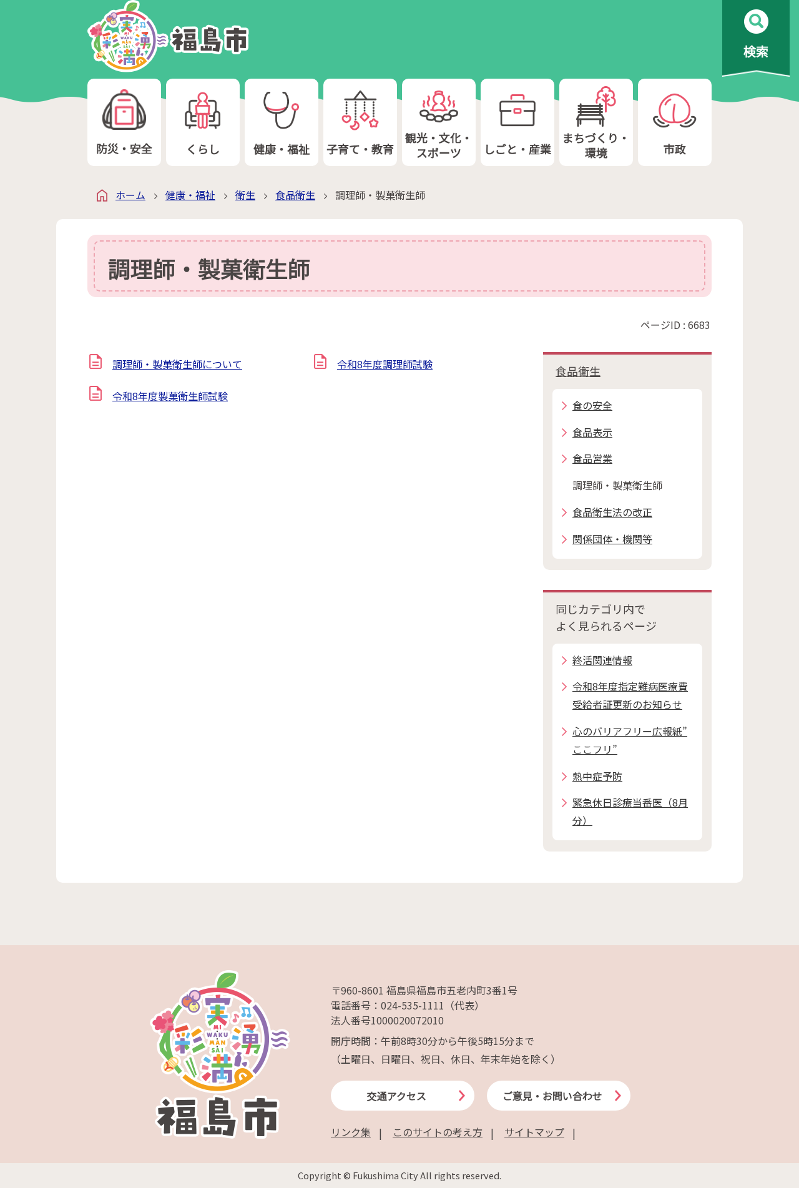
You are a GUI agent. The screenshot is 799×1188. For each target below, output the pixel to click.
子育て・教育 (360, 148)
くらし (203, 148)
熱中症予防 (597, 775)
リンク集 (351, 1131)
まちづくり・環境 (596, 144)
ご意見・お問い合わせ (552, 1095)
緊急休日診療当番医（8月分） (630, 811)
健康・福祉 (281, 148)
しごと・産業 (517, 148)
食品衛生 (295, 194)
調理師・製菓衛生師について (177, 363)
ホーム (130, 194)
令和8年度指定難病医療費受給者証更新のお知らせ (630, 695)
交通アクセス (396, 1095)
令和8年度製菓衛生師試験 (170, 395)
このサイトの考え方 (438, 1131)
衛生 (245, 194)
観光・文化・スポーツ (439, 144)
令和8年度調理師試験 (385, 363)
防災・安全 (124, 148)
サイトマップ (534, 1131)
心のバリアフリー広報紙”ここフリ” (629, 740)
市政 (675, 148)
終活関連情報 (602, 659)
